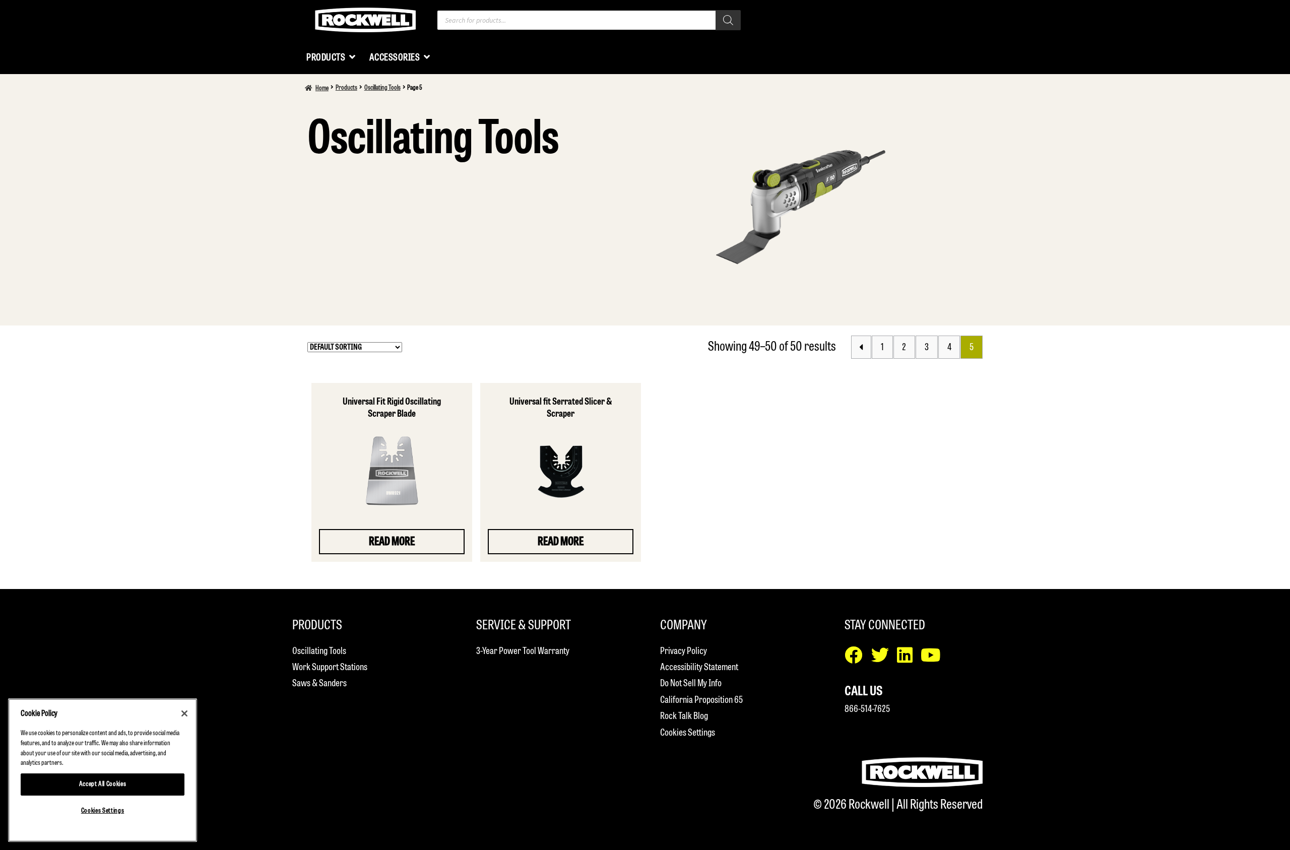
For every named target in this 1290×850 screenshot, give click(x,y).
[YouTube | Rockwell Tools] (934, 659)
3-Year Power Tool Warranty (522, 651)
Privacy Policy (683, 651)
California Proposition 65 (701, 700)
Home (322, 88)
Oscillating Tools (382, 88)
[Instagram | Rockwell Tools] (908, 659)
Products (346, 88)
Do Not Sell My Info (691, 683)
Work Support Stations (329, 667)
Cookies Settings (687, 733)
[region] (102, 770)
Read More (392, 542)
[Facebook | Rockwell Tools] (858, 659)
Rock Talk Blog (684, 716)
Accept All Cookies (102, 784)
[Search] (728, 20)
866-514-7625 (867, 709)
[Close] (184, 713)
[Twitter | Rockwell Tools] (883, 659)
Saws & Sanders (319, 683)
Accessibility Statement (699, 667)
